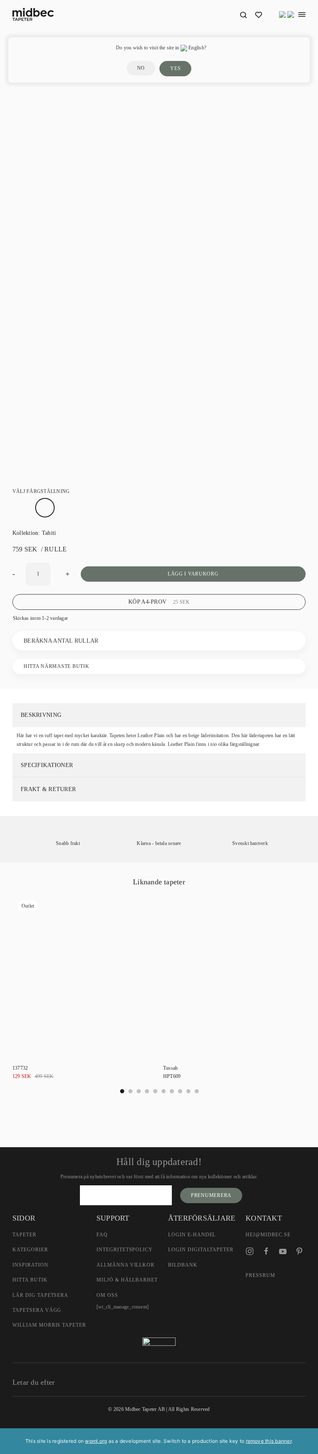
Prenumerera (211, 1195)
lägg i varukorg (193, 574)
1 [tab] (130, 1091)
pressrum (260, 1275)
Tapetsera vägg (36, 1310)
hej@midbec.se (268, 1235)
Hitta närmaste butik (56, 666)
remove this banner (269, 1441)
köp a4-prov (159, 602)
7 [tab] (180, 1091)
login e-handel (192, 1235)
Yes (175, 68)
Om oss (107, 1295)
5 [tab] (163, 1091)
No (141, 68)
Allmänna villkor (125, 1265)
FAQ (102, 1235)
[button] (243, 14)
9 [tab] (197, 1091)
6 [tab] (172, 1091)
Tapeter (24, 1235)
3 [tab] (147, 1091)
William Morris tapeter (49, 1325)
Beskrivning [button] (41, 715)
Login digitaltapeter (201, 1250)
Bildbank (183, 1265)
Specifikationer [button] (47, 765)
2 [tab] (139, 1091)
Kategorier (30, 1250)
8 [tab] (188, 1091)
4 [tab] (155, 1091)
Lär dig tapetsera (40, 1295)
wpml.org (96, 1441)
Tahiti (49, 533)
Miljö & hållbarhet (127, 1280)
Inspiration (30, 1265)
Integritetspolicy (124, 1250)
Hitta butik (30, 1280)
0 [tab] (122, 1091)
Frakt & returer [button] (48, 789)
